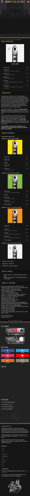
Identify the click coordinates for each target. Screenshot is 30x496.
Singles (13, 39)
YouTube (22, 357)
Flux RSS (8, 362)
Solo (3, 466)
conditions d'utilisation (23, 436)
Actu (3, 448)
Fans (3, 450)
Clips (3, 458)
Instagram (7, 357)
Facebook (7, 352)
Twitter (22, 352)
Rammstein (4, 454)
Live (3, 452)
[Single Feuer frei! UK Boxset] (15, 251)
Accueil (2, 39)
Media (3, 462)
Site (3, 464)
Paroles (3, 460)
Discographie (8, 39)
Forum (22, 362)
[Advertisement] (15, 19)
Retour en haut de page (15, 320)
